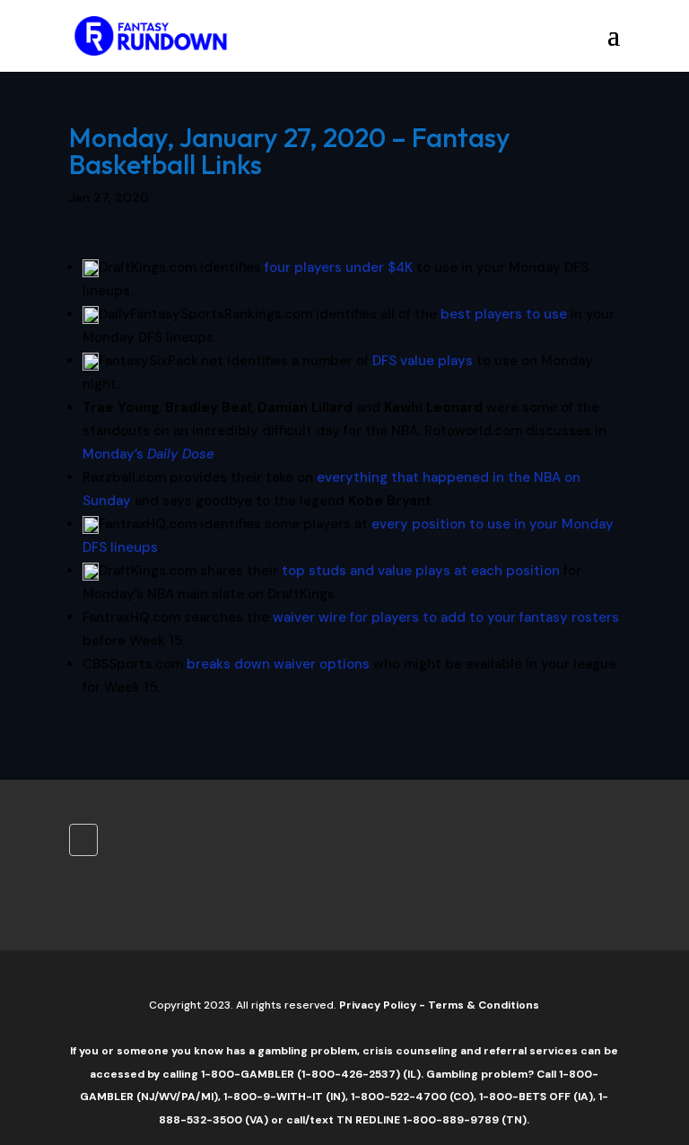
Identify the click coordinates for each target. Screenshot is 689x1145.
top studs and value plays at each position (421, 571)
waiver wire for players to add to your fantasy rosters (446, 617)
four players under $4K (339, 267)
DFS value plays (422, 361)
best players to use (503, 314)
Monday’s (148, 454)
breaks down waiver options (278, 664)
